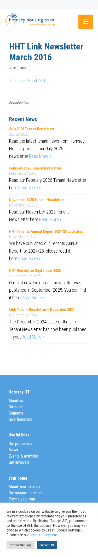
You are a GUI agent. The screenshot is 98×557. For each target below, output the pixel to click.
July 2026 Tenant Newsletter (31, 129)
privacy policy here (43, 535)
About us (16, 400)
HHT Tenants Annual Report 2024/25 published (46, 231)
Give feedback (20, 419)
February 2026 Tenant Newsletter (35, 168)
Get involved (19, 462)
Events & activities (24, 456)
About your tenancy (24, 486)
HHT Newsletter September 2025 (35, 270)
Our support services (26, 492)
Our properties (20, 443)
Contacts (16, 413)
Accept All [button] (47, 545)
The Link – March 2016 (28, 80)
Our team (16, 406)
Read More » (40, 156)
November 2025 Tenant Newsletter (36, 200)
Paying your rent (22, 499)
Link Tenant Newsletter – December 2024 (41, 310)
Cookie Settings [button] (20, 545)
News (26, 102)
